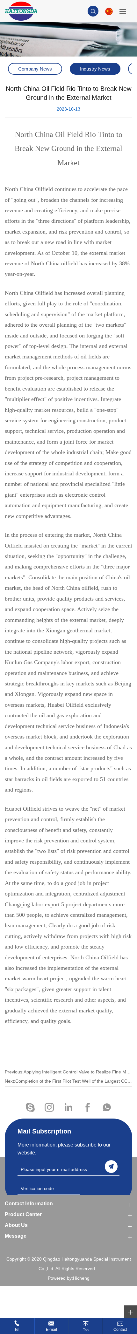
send (111, 1166)
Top (86, 1330)
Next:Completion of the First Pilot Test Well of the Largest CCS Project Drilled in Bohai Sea (68, 1081)
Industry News (95, 68)
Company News (35, 68)
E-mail (51, 1329)
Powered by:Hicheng (69, 1278)
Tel (16, 1329)
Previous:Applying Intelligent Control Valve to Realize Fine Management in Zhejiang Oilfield (68, 1071)
